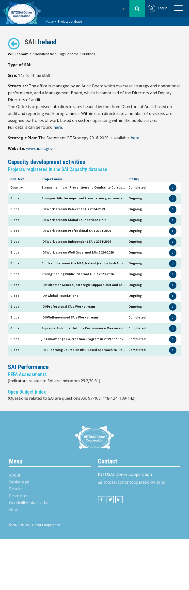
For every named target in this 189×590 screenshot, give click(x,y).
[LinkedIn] (119, 499)
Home (49, 21)
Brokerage (19, 482)
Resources (18, 495)
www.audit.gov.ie (41, 148)
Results (16, 489)
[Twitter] (110, 499)
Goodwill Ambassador (29, 502)
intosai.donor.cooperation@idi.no (134, 482)
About (14, 475)
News (14, 509)
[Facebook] (101, 499)
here (57, 127)
